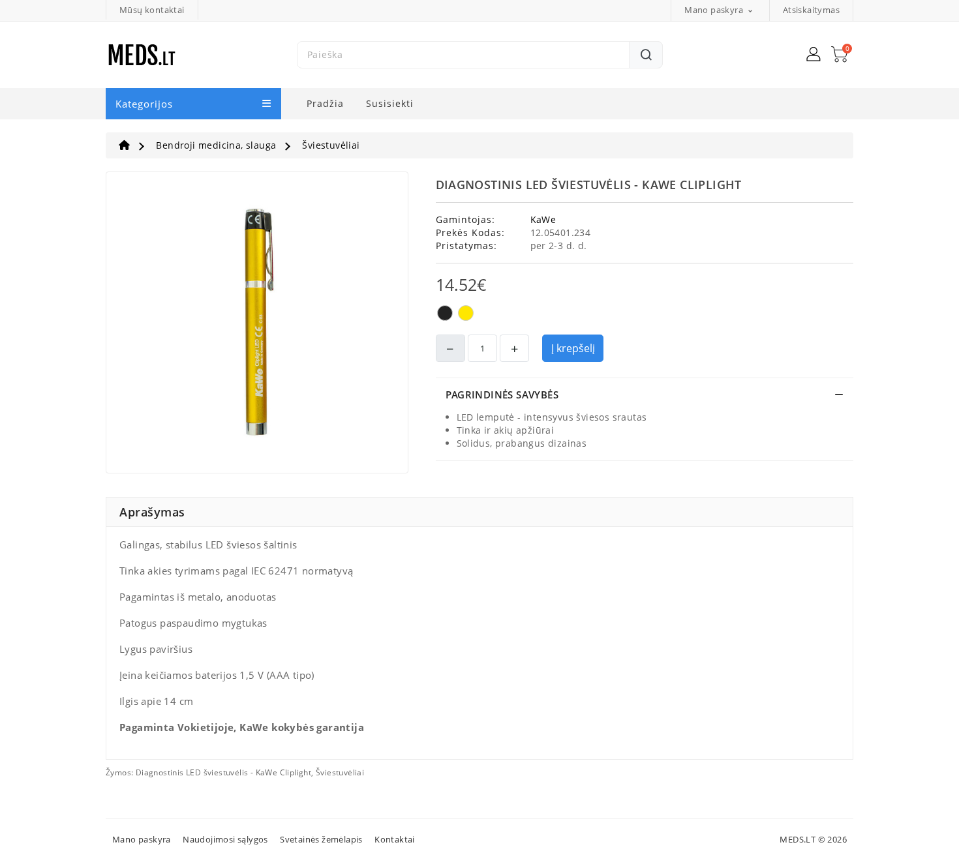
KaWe (543, 219)
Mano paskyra (141, 839)
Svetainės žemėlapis (321, 839)
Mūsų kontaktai (152, 10)
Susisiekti (390, 103)
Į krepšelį (573, 348)
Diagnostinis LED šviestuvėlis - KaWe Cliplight (223, 772)
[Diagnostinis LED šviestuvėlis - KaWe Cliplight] (257, 326)
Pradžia (325, 103)
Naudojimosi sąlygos (225, 839)
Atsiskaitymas (811, 10)
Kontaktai (394, 839)
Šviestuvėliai (340, 772)
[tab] (645, 394)
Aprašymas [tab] (152, 512)
